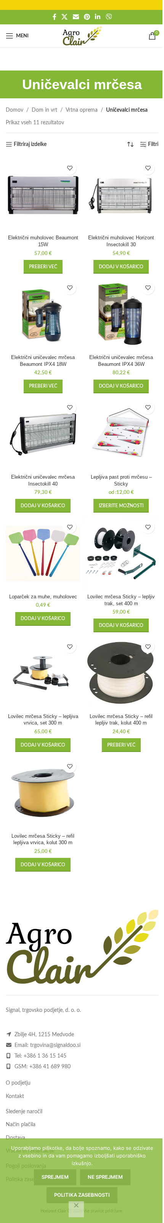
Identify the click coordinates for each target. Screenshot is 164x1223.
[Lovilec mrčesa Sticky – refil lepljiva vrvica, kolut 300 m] (43, 793)
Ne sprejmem (105, 1177)
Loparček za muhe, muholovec (43, 596)
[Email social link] (75, 17)
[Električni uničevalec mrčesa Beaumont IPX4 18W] (43, 314)
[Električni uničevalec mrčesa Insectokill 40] (43, 434)
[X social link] (64, 17)
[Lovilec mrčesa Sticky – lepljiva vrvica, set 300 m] (43, 673)
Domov (14, 110)
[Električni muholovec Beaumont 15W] (43, 195)
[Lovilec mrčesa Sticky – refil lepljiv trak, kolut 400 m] (121, 673)
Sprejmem (55, 1177)
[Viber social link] (108, 17)
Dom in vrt (44, 110)
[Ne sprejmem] (76, 1209)
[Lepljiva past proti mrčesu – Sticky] (121, 434)
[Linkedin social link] (98, 17)
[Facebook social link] (54, 17)
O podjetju (18, 1083)
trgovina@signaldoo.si (55, 1045)
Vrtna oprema (82, 110)
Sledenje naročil (24, 1111)
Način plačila (20, 1124)
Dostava (15, 1138)
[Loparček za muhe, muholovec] (43, 553)
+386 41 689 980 (50, 1066)
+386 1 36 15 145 (45, 1056)
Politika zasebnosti (82, 1195)
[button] (121, 267)
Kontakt (15, 1096)
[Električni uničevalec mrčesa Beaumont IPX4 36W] (121, 314)
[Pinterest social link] (86, 17)
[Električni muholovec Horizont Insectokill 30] (121, 195)
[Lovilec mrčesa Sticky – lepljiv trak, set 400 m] (121, 553)
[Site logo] (82, 35)
